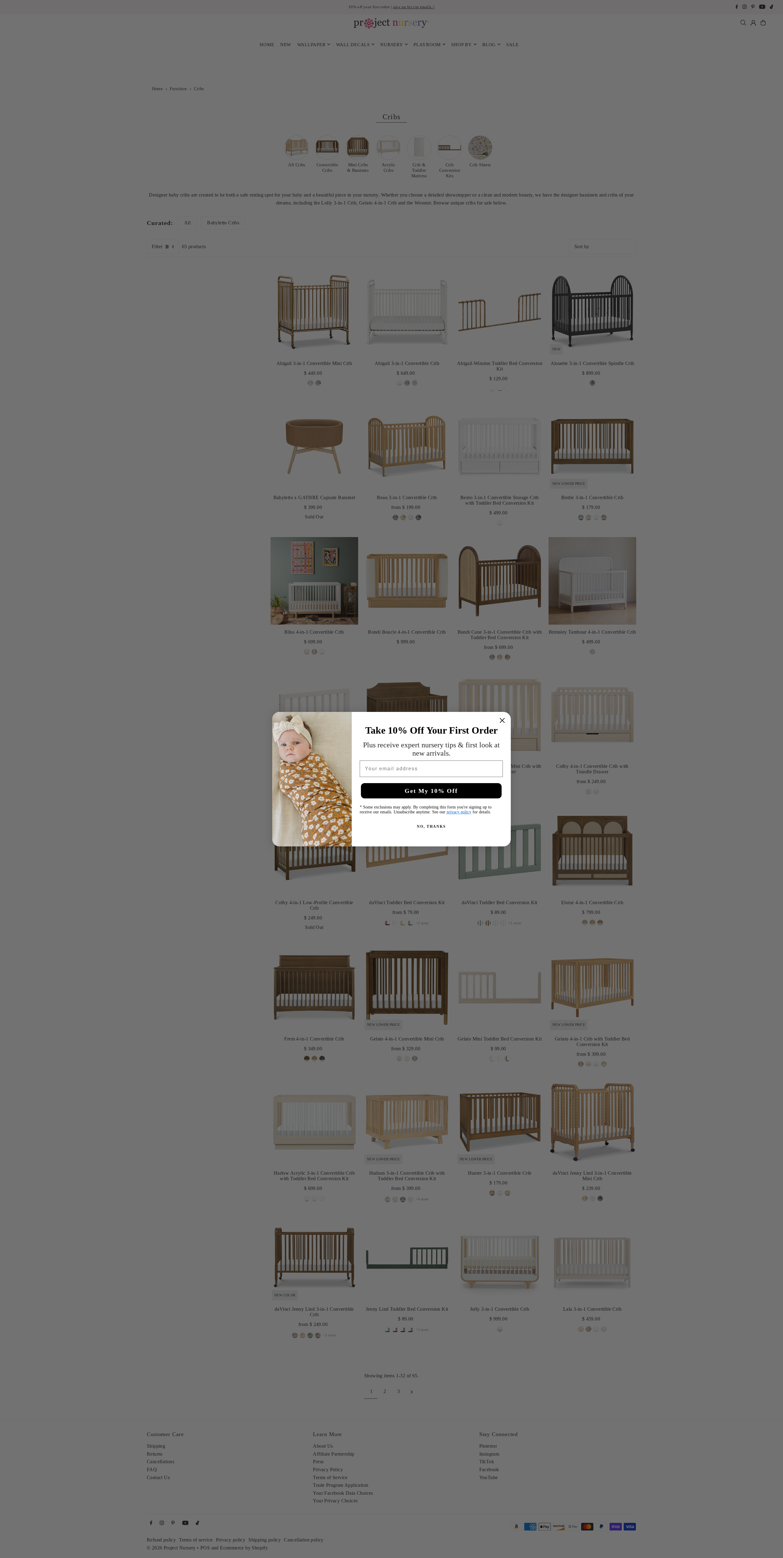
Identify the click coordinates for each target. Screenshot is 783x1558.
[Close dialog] (502, 720)
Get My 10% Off (431, 790)
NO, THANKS (431, 826)
